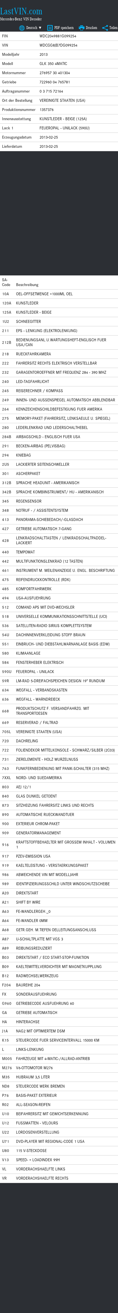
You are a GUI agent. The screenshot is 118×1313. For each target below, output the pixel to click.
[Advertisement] (59, 213)
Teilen (113, 28)
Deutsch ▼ (34, 28)
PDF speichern (64, 28)
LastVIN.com (21, 11)
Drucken (91, 28)
